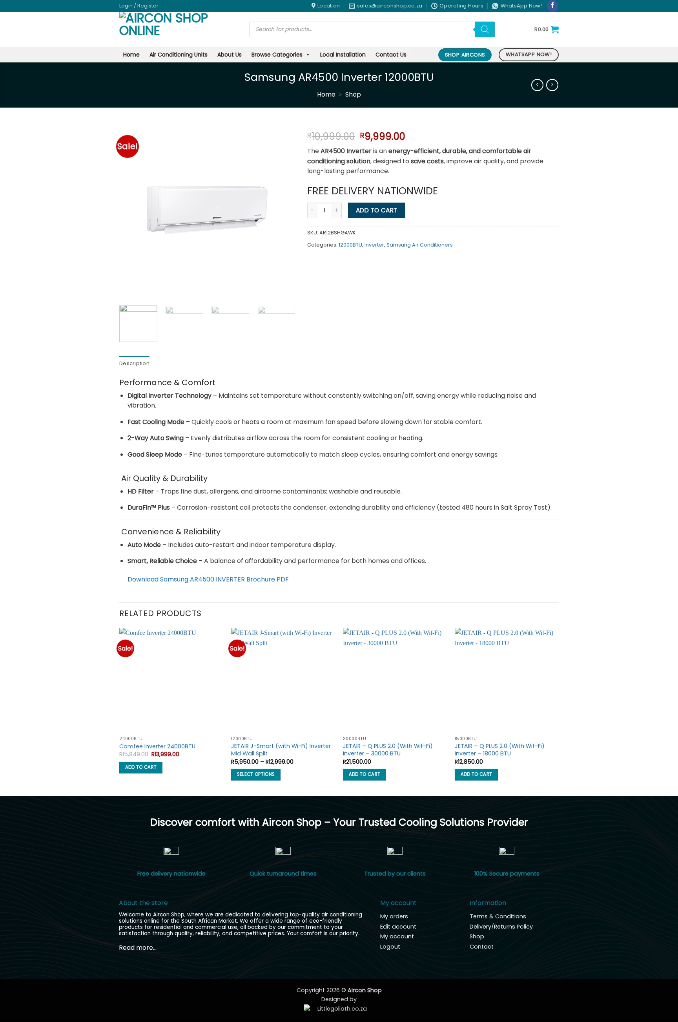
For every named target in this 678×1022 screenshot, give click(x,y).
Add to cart (376, 210)
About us (229, 55)
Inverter (374, 244)
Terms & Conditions (498, 916)
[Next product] (537, 85)
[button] (139, 6)
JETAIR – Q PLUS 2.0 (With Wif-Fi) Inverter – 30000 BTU (388, 749)
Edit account (398, 927)
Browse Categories (277, 55)
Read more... (138, 947)
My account (397, 936)
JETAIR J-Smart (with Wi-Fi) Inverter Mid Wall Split (281, 749)
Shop (353, 94)
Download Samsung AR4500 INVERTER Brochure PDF (208, 579)
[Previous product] (552, 85)
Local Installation (343, 55)
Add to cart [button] (141, 767)
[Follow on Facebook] (552, 6)
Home (131, 55)
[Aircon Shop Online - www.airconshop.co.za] (178, 29)
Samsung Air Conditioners (419, 244)
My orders (394, 916)
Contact (482, 947)
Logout (390, 947)
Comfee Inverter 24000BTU (157, 746)
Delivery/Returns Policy (501, 927)
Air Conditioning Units (178, 55)
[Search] (485, 29)
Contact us (390, 55)
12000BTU (350, 244)
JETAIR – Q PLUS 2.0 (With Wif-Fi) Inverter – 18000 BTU (500, 749)
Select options (256, 774)
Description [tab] (134, 363)
